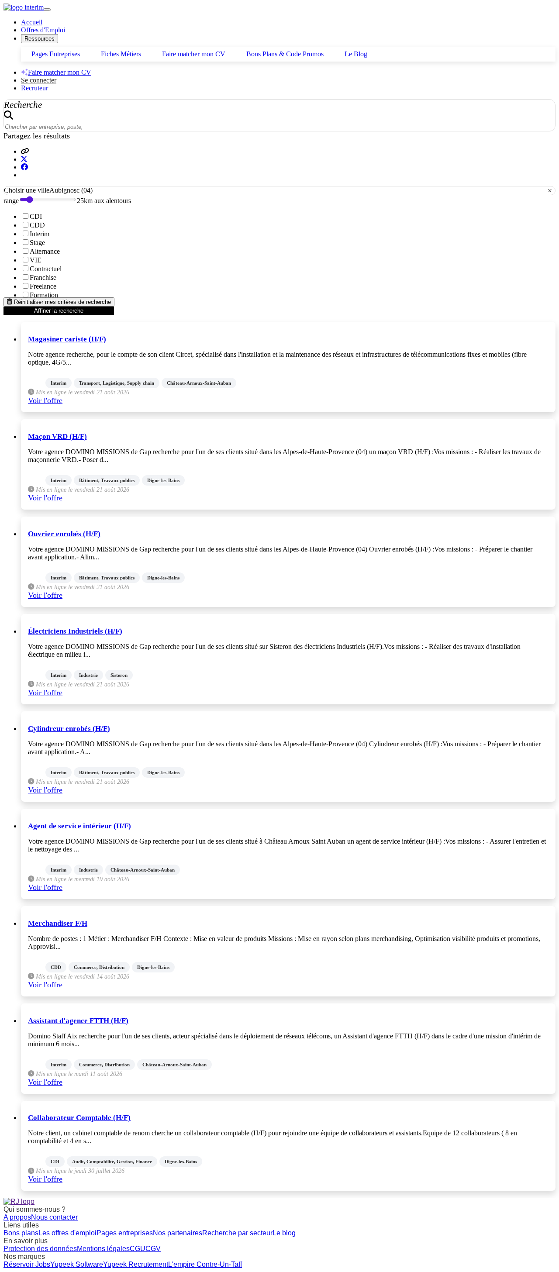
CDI (36, 216)
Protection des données (40, 1248)
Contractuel (46, 268)
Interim (39, 234)
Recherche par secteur (237, 1233)
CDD (37, 225)
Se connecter (38, 80)
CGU (137, 1248)
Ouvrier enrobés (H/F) (64, 534)
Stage (37, 242)
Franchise (43, 277)
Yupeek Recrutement (135, 1264)
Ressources (39, 38)
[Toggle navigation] (47, 9)
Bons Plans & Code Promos (285, 54)
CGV (153, 1248)
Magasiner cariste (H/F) (67, 339)
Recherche (23, 105)
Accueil (31, 22)
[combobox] (279, 190)
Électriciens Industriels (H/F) (75, 631)
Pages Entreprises (55, 54)
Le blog (284, 1233)
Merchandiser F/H (57, 923)
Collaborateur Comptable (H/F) (79, 1117)
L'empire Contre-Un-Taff (205, 1264)
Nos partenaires (177, 1233)
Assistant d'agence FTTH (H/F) (78, 1021)
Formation (44, 295)
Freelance (43, 286)
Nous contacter (54, 1217)
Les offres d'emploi (67, 1233)
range (11, 200)
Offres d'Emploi (43, 30)
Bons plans (20, 1233)
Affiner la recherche (58, 310)
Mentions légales (103, 1248)
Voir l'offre (45, 400)
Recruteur (34, 88)
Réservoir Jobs (26, 1264)
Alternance (45, 251)
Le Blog (356, 54)
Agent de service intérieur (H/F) (79, 826)
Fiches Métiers (121, 54)
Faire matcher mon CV (193, 54)
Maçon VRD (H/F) (57, 436)
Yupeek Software (76, 1264)
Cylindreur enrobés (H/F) (69, 728)
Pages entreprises (125, 1233)
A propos (17, 1217)
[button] (25, 151)
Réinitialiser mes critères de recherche (61, 302)
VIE (35, 260)
